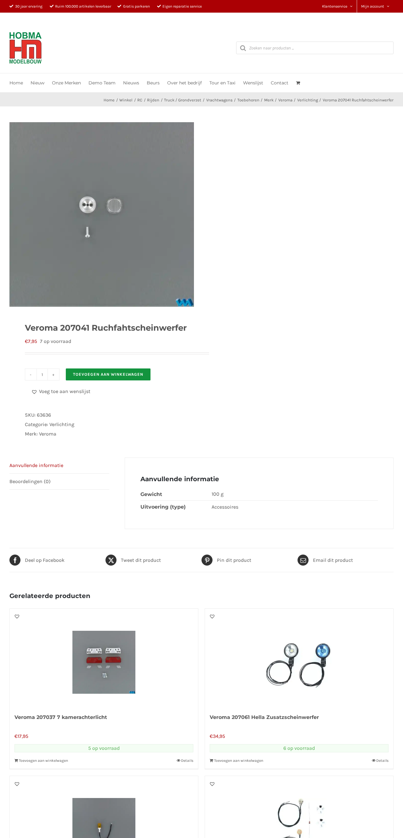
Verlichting (61, 424)
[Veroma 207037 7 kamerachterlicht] (104, 657)
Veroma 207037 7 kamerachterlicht (60, 717)
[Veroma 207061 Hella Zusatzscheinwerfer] (299, 657)
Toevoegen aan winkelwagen (108, 374)
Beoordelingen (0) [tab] (30, 481)
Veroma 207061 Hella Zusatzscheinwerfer (264, 717)
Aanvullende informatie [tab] (36, 465)
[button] (60, 391)
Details (187, 760)
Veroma (47, 434)
